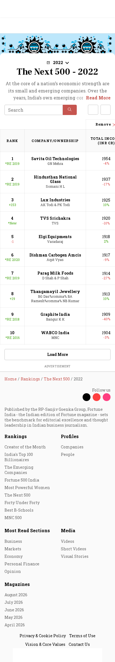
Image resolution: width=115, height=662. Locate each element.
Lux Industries (55, 199)
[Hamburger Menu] (107, 26)
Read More (98, 98)
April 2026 (14, 624)
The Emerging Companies (18, 470)
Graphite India (55, 314)
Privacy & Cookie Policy (43, 635)
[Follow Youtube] (96, 397)
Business (13, 541)
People (68, 454)
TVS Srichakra (55, 218)
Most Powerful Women (27, 487)
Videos (67, 541)
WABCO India (55, 332)
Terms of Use (82, 635)
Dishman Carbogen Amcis (55, 255)
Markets (12, 548)
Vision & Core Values (45, 644)
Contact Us (79, 644)
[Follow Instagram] (107, 397)
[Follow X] (86, 397)
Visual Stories (74, 556)
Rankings (15, 436)
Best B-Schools (18, 510)
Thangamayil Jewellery (55, 291)
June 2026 (14, 609)
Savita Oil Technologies (55, 158)
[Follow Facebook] (76, 397)
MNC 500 (13, 517)
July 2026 (13, 602)
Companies (72, 447)
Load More (57, 354)
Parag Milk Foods (55, 273)
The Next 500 (17, 495)
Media (68, 530)
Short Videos (73, 548)
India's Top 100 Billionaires (18, 457)
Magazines (17, 584)
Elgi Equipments (55, 236)
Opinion (12, 571)
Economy (13, 556)
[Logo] (17, 26)
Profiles (70, 436)
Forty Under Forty (22, 502)
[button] (70, 110)
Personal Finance (21, 563)
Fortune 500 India (21, 480)
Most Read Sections (27, 530)
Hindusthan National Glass (55, 179)
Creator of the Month (25, 447)
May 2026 (13, 617)
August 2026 (15, 594)
